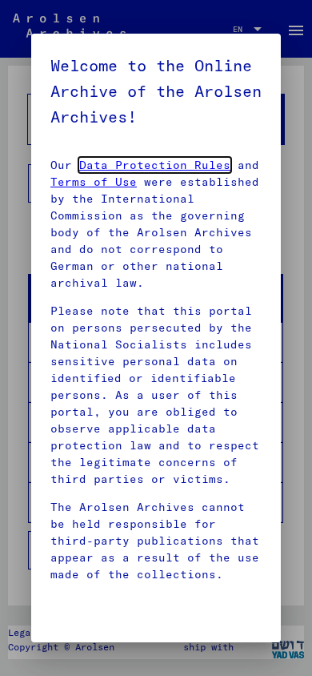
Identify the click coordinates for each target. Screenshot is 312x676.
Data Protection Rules (154, 165)
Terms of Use (93, 182)
